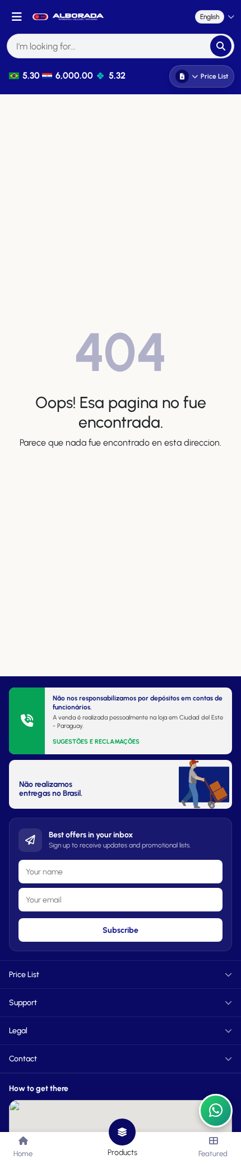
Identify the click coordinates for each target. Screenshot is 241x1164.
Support (23, 1002)
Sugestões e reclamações (96, 741)
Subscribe (120, 930)
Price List (214, 76)
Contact (23, 1059)
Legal (18, 1030)
